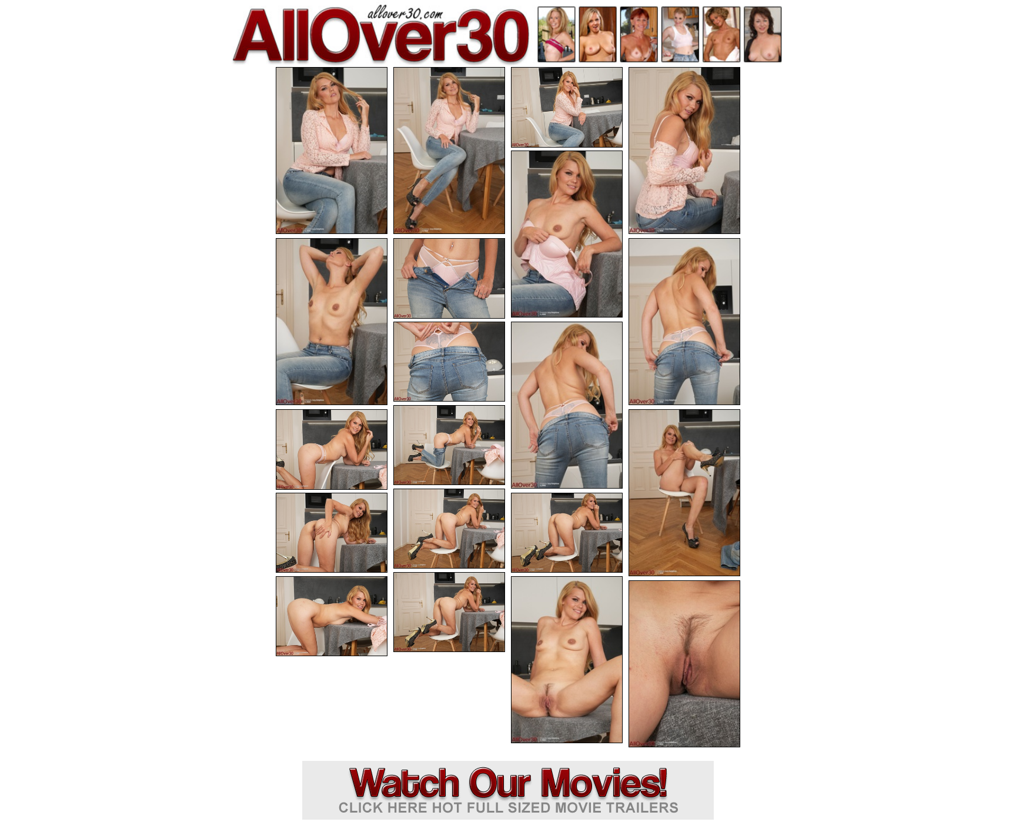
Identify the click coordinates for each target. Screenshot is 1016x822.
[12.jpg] (331, 449)
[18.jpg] (331, 616)
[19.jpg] (567, 659)
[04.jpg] (684, 150)
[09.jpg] (449, 362)
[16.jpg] (567, 533)
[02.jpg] (449, 150)
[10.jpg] (567, 405)
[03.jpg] (567, 107)
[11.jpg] (449, 445)
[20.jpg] (684, 663)
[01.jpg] (331, 150)
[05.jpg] (567, 234)
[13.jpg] (684, 492)
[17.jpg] (449, 612)
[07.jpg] (449, 278)
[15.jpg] (331, 533)
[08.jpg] (684, 321)
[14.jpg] (449, 529)
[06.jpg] (331, 321)
